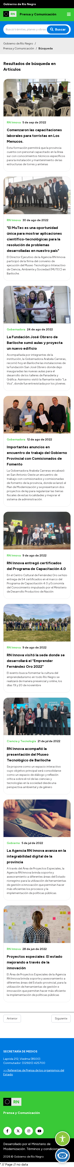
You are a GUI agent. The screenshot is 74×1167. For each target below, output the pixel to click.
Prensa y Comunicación (18, 48)
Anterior (12, 1018)
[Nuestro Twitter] (18, 1131)
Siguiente (61, 1018)
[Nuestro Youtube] (39, 1131)
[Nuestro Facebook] (7, 1131)
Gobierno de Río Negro (18, 43)
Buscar (60, 29)
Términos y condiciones (44, 1149)
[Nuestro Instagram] (29, 1131)
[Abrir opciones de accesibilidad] (62, 1138)
